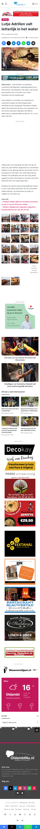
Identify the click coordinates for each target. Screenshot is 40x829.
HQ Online (31, 802)
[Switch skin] (6, 4)
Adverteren (14, 806)
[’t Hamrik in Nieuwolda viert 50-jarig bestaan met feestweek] (10, 421)
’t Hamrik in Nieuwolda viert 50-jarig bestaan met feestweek (9, 430)
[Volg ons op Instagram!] (37, 730)
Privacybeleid (31, 806)
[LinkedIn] (14, 43)
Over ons (22, 806)
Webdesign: (24, 802)
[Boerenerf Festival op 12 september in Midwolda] (29, 402)
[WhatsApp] (23, 43)
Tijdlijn (7, 806)
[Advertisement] (20, 143)
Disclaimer (18, 809)
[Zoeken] (3, 4)
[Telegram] (28, 43)
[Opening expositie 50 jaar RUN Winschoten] (29, 421)
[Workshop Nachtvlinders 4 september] (10, 402)
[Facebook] (4, 43)
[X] (9, 43)
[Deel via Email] (33, 43)
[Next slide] (37, 670)
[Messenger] (19, 43)
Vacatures (26, 809)
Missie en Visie (9, 809)
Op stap (5, 19)
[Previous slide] (3, 670)
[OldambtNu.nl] (20, 3)
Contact (33, 809)
